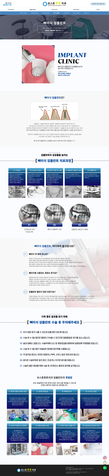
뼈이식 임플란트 (57, 13)
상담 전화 (7, 4)
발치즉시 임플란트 (23, 13)
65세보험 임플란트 (46, 13)
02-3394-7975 (91, 468)
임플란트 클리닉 (33, 9)
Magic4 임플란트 (76, 13)
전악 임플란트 (66, 13)
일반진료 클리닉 (76, 9)
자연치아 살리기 (54, 9)
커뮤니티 (98, 9)
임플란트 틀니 (86, 13)
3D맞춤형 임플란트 (34, 13)
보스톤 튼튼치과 (11, 9)
